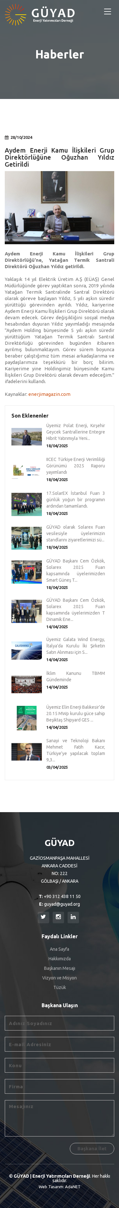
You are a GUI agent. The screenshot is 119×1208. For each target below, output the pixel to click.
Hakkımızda (60, 958)
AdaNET (73, 1186)
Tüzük (59, 987)
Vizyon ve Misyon (59, 978)
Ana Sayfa (59, 949)
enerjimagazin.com (49, 394)
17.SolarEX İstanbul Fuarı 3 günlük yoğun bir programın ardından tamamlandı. (75, 500)
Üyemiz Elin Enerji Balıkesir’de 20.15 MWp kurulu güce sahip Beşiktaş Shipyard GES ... (75, 713)
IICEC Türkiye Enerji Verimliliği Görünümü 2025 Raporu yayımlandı (75, 466)
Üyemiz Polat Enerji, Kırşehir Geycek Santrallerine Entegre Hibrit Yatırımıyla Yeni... (75, 432)
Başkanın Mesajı (59, 968)
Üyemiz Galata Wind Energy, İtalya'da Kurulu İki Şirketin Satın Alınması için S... (75, 646)
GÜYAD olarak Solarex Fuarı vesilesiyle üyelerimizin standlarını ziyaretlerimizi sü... (75, 533)
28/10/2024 (21, 137)
